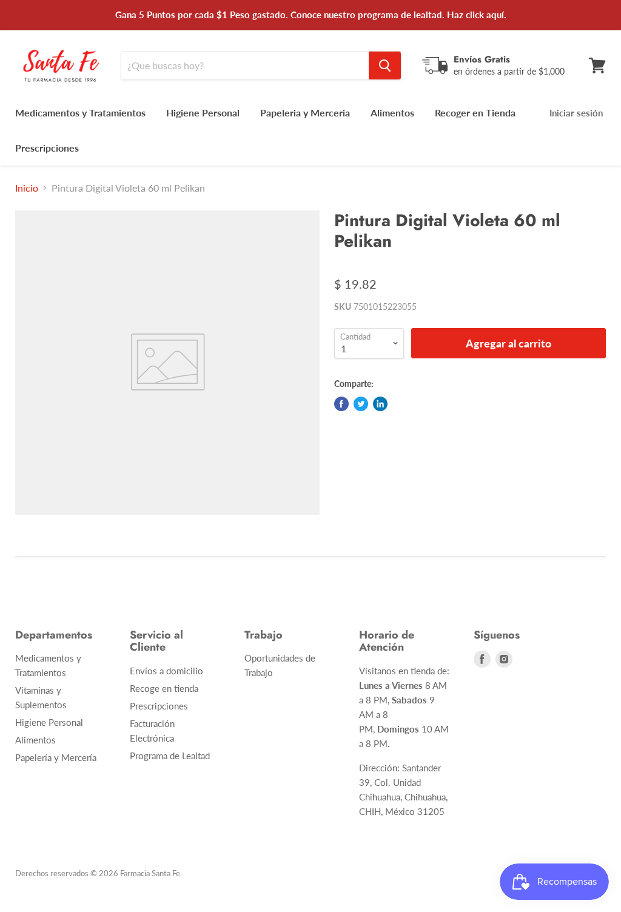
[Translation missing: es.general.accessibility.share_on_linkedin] (380, 404)
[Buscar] (385, 65)
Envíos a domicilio (166, 670)
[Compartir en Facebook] (341, 404)
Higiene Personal (203, 112)
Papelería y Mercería (55, 757)
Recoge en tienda (164, 688)
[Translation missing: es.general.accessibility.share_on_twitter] (361, 404)
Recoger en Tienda (475, 112)
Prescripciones (47, 147)
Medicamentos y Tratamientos (80, 112)
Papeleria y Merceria (305, 112)
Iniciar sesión (576, 112)
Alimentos (392, 112)
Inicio (26, 188)
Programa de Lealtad (170, 755)
